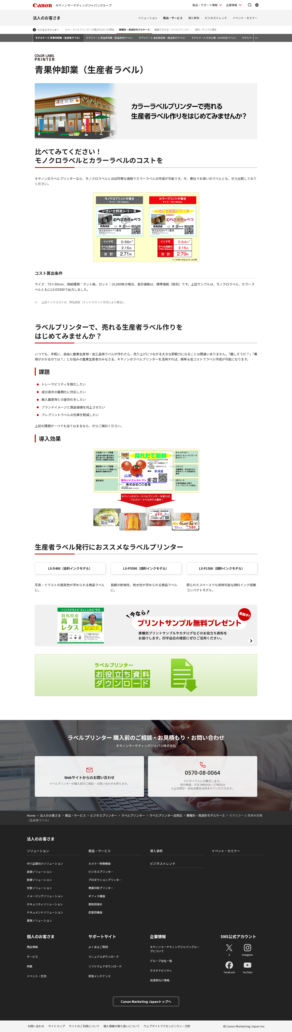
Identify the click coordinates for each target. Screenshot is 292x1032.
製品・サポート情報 (205, 5)
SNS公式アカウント (238, 936)
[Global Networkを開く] (256, 5)
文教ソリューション (39, 888)
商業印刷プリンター (100, 888)
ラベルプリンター (133, 815)
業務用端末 (95, 904)
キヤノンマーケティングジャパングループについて (175, 949)
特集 (29, 966)
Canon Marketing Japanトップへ (146, 1001)
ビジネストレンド (216, 18)
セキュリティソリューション (45, 904)
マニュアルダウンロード (103, 957)
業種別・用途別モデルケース (134, 29)
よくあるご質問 (98, 947)
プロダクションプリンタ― (105, 880)
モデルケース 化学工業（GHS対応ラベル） (214, 37)
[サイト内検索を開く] (249, 5)
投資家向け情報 (159, 980)
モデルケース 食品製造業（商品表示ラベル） (163, 37)
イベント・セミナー (245, 18)
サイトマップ (56, 1026)
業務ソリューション (39, 920)
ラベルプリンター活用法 (165, 815)
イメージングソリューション (45, 896)
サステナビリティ (161, 970)
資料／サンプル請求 (206, 29)
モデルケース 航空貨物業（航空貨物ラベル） (110, 37)
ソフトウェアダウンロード (105, 966)
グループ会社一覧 (161, 961)
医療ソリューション (39, 880)
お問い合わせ (36, 1026)
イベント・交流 (36, 976)
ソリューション (148, 18)
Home (31, 815)
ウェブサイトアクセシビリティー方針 (167, 1026)
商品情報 (32, 947)
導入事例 (193, 18)
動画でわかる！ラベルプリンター (172, 29)
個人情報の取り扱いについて (121, 1026)
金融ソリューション (39, 872)
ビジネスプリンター (48, 29)
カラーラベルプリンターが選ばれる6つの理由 (89, 29)
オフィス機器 (96, 896)
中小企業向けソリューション (45, 863)
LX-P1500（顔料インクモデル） (222, 568)
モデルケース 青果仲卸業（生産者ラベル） (58, 37)
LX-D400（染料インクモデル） (70, 568)
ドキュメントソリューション (45, 912)
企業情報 (231, 5)
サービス (32, 957)
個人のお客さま (41, 936)
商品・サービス (173, 18)
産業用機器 (95, 912)
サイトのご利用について (84, 1026)
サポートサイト (102, 936)
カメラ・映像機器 (99, 863)
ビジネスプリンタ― (100, 872)
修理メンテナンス (99, 976)
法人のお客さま (47, 18)
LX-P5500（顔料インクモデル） (146, 568)
